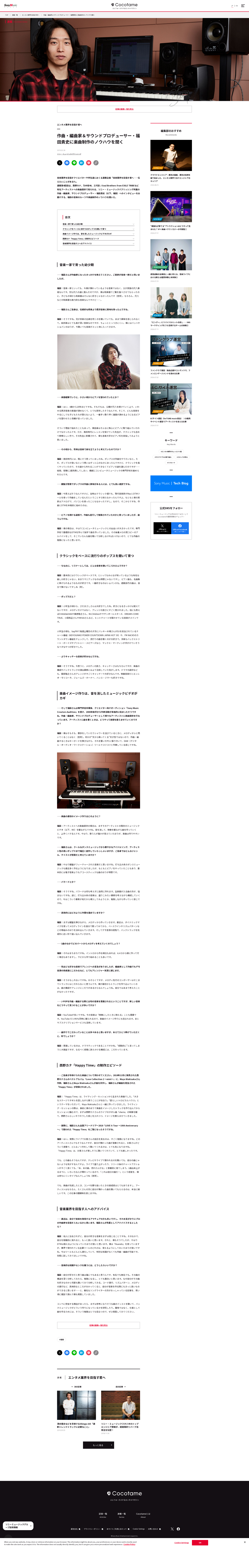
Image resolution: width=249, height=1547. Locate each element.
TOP (6, 15)
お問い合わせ (153, 1529)
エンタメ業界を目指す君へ (30, 15)
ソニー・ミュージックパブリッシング (69, 154)
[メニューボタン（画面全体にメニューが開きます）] (243, 6)
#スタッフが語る (182, 457)
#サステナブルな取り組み (163, 457)
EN (237, 6)
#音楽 (61, 1339)
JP (232, 6)
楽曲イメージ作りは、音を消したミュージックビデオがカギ (87, 233)
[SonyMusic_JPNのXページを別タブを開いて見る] (172, 1529)
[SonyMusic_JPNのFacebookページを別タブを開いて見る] (178, 1529)
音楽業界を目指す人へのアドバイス (77, 243)
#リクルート (171, 463)
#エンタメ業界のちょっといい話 (171, 451)
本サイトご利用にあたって (117, 1529)
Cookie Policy (129, 1544)
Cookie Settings (139, 1529)
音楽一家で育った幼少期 (73, 224)
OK (200, 1542)
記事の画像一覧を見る (124, 109)
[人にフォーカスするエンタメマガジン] (124, 4)
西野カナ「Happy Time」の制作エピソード (81, 238)
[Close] (245, 1542)
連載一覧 (15, 15)
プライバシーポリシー (92, 1529)
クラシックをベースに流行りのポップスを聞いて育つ (84, 229)
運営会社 (74, 1529)
